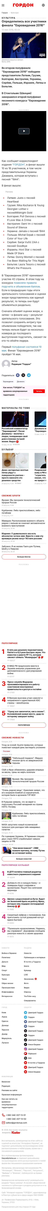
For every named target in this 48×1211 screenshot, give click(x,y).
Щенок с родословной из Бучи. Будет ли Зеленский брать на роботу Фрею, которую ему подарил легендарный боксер (26, 902)
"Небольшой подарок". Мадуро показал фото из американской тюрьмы (27, 760)
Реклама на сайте (9, 1090)
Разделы (28, 948)
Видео (26, 988)
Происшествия (8, 988)
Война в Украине (9, 953)
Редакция (6, 1086)
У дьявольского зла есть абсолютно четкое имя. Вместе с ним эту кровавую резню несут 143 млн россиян (22, 536)
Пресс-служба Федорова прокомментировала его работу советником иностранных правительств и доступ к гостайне (24, 686)
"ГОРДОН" (18, 164)
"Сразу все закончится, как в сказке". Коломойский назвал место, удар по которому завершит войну (26, 714)
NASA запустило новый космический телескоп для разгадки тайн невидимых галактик (21, 827)
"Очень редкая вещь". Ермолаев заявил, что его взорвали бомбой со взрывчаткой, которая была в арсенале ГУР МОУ (23, 792)
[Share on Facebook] (18, 375)
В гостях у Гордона (32, 962)
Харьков (5, 1030)
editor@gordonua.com (16, 1122)
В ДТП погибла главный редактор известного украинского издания (24, 873)
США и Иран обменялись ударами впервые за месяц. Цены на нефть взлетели (23, 770)
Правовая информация (12, 1095)
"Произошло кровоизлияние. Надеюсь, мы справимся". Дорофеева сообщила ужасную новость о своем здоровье (26, 931)
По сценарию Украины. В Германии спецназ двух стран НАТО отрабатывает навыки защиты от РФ (23, 838)
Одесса (5, 1021)
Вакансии (6, 1082)
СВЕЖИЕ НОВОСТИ (13, 737)
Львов (4, 1017)
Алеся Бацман (34, 1044)
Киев (4, 1012)
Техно (4, 979)
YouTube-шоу (30, 996)
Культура (14, 13)
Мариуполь (7, 1038)
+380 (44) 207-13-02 (16, 1119)
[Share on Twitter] (23, 375)
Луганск (5, 1043)
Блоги (26, 966)
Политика (6, 957)
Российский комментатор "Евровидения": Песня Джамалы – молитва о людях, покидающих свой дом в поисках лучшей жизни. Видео (15, 435)
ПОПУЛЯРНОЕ (10, 643)
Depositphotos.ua (9, 1158)
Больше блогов (23, 557)
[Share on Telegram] (29, 375)
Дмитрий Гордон (35, 1013)
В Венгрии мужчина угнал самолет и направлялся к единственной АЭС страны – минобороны (24, 700)
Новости (5, 948)
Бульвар (8, 449)
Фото (26, 983)
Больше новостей (24, 859)
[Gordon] (23, 5)
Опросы (27, 992)
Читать (39, 391)
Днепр (4, 1034)
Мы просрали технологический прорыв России (28, 780)
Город (4, 1007)
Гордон (5, 13)
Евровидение (8, 381)
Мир (4, 966)
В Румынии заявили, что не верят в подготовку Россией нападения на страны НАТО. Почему (22, 804)
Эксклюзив (29, 979)
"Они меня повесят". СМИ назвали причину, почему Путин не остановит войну (28, 850)
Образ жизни (7, 983)
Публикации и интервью (34, 957)
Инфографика (8, 992)
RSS (30, 1058)
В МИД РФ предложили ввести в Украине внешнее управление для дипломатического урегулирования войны (24, 670)
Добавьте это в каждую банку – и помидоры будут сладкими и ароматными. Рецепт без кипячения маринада (24, 886)
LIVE (26, 975)
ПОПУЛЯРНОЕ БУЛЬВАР (15, 865)
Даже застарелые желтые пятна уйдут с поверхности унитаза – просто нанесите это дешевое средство (15, 475)
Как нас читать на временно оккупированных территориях (9, 1103)
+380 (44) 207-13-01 (16, 1115)
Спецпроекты (30, 1000)
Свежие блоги (11, 495)
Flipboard (32, 1054)
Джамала (20, 381)
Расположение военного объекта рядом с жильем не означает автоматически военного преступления (23, 523)
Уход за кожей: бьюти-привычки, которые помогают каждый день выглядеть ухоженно (24, 746)
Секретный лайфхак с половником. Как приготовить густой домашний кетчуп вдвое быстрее (26, 917)
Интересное (7, 996)
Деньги (5, 962)
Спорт (4, 970)
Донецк (5, 1025)
